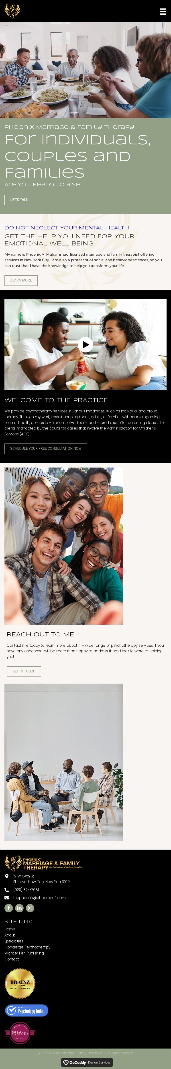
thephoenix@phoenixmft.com (39, 897)
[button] (85, 344)
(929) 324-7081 (26, 889)
